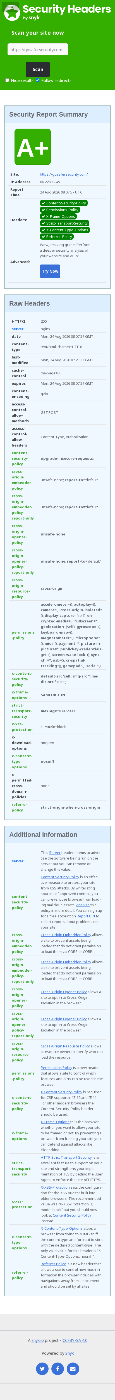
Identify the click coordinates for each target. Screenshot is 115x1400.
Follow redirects (56, 80)
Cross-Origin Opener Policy (64, 991)
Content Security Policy (60, 876)
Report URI (86, 916)
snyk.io (38, 1340)
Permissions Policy (56, 1067)
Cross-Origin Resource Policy (65, 1046)
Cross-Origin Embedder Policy (66, 934)
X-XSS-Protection (55, 1187)
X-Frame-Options (55, 1121)
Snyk (69, 1353)
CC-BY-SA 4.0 (75, 1340)
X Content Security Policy (61, 1091)
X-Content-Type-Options (62, 1228)
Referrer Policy (53, 1263)
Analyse (83, 904)
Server (55, 852)
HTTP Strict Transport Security (66, 1157)
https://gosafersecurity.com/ (64, 174)
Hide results (21, 80)
